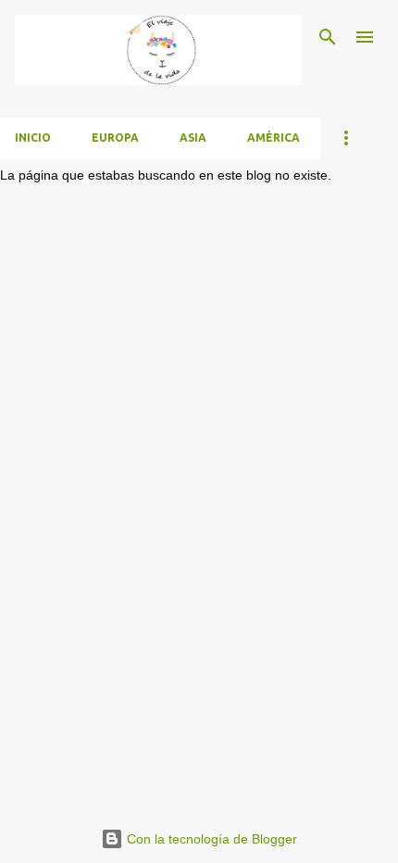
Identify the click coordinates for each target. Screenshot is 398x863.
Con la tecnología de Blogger (210, 839)
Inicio (33, 137)
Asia (193, 137)
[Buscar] (328, 37)
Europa (115, 137)
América (273, 137)
